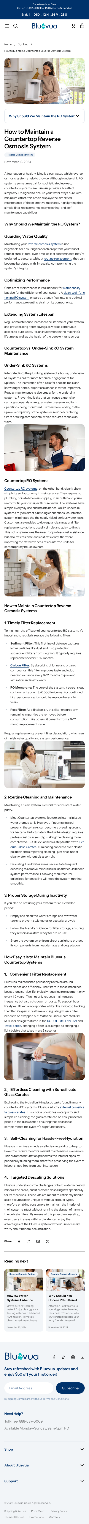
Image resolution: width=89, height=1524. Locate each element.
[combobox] (44, 116)
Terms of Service (14, 1517)
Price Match (38, 1511)
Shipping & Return (15, 1511)
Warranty (54, 1517)
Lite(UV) (71, 1021)
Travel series (12, 1026)
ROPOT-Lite (55, 1021)
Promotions (36, 1517)
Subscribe (70, 1388)
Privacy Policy (59, 1511)
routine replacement (58, 258)
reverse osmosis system (44, 244)
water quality (71, 288)
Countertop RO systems (20, 488)
